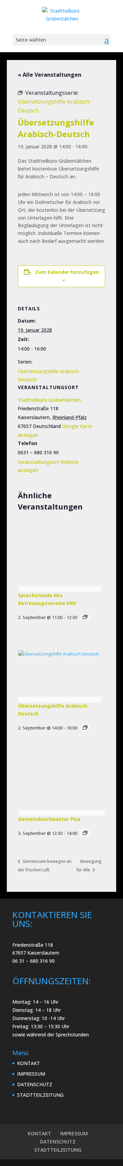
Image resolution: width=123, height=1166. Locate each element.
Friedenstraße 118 (32, 945)
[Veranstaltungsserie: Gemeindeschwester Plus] (85, 833)
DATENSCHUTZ (34, 1084)
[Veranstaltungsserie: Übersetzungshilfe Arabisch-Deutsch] (85, 727)
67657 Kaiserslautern (35, 952)
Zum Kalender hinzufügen (67, 272)
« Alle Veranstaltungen (49, 74)
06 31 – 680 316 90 (33, 961)
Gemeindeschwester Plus (49, 819)
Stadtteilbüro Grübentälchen (49, 400)
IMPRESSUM (31, 1074)
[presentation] (59, 555)
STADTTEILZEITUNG (40, 1095)
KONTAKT (28, 1063)
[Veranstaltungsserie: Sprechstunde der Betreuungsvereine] (85, 617)
